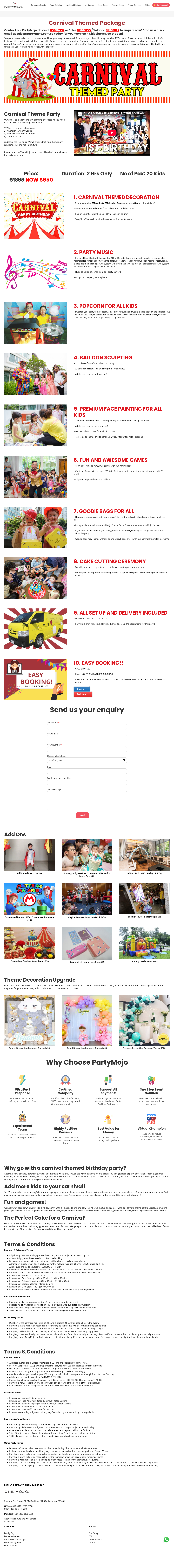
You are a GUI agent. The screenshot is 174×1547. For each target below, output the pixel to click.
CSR (91, 1536)
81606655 (84, 30)
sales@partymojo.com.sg (35, 34)
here (65, 1143)
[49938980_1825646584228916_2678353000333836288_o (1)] (144, 927)
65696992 (57, 30)
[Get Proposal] (161, 7)
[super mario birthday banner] (29, 883)
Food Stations (10, 1545)
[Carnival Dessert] (29, 927)
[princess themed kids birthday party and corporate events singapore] (87, 839)
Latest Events (95, 1539)
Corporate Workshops (15, 1539)
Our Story (93, 1533)
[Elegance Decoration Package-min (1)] (144, 995)
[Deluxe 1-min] (29, 995)
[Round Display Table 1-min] (87, 995)
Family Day (9, 1533)
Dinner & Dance (11, 1536)
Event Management (13, 1542)
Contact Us (94, 1542)
